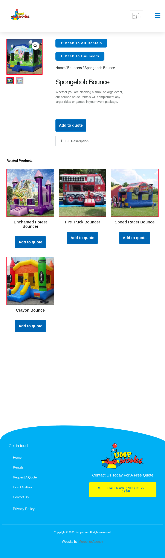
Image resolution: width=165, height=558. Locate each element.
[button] (81, 43)
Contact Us (21, 497)
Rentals (18, 467)
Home (60, 68)
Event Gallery (22, 487)
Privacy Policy (24, 509)
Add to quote (71, 125)
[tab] (90, 141)
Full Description (77, 141)
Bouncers (74, 68)
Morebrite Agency (90, 541)
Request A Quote (25, 477)
